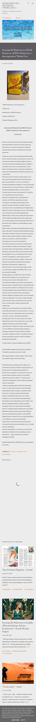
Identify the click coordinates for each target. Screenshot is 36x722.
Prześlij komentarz (19, 651)
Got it (23, 720)
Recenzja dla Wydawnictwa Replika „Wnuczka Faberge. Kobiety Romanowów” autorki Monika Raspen (17, 627)
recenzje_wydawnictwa (17, 451)
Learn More (15, 720)
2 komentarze (17, 589)
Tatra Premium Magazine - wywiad (17, 569)
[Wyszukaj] (28, 3)
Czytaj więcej (29, 589)
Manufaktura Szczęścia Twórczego (10, 5)
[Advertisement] (18, 522)
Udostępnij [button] (6, 454)
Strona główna (6, 17)
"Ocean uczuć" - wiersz (12, 686)
